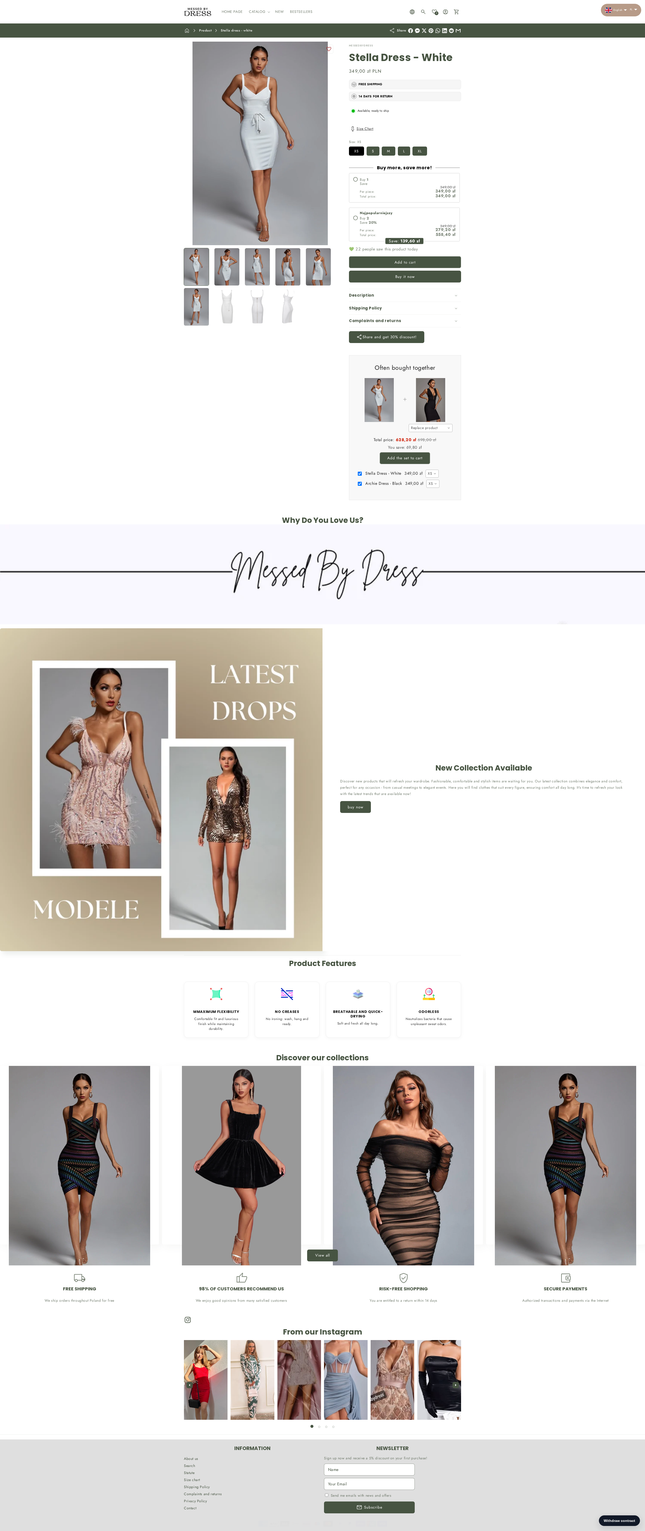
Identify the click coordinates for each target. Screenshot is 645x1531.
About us (191, 1458)
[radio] (404, 187)
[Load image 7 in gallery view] (226, 307)
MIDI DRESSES (400, 1235)
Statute (189, 1472)
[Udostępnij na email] (451, 30)
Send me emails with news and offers (361, 1495)
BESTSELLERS (76, 1235)
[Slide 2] (319, 1426)
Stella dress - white (236, 30)
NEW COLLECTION (238, 1235)
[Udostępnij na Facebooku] (410, 30)
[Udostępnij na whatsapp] (438, 30)
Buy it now (405, 276)
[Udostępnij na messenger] (417, 30)
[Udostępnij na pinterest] (431, 30)
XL (420, 151)
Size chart (192, 1479)
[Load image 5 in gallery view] (318, 267)
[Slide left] (189, 1385)
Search (189, 1465)
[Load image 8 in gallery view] (257, 307)
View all (322, 1255)
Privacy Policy (195, 1501)
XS (356, 151)
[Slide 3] (326, 1426)
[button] (259, 11)
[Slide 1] (312, 1426)
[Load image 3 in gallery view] (257, 267)
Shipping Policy (197, 1486)
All (563, 1235)
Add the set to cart (405, 458)
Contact (190, 1508)
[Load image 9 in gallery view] (287, 307)
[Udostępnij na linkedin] (444, 30)
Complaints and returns (203, 1493)
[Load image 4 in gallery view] (287, 267)
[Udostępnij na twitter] (424, 30)
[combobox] (431, 428)
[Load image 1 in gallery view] (196, 267)
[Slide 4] (333, 1426)
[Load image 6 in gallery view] (196, 307)
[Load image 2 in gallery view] (226, 267)
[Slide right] (455, 1385)
